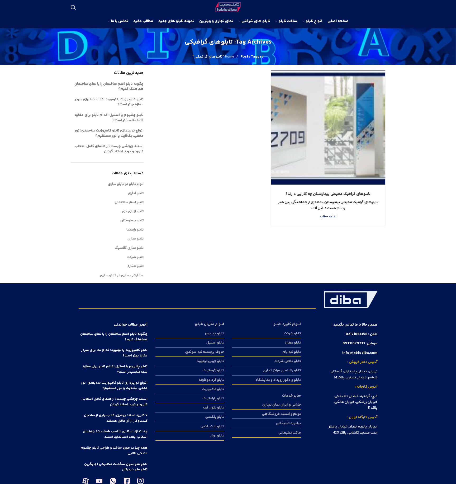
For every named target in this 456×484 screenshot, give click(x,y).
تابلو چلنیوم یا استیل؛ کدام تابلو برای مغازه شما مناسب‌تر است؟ (109, 117)
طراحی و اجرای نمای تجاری (281, 405)
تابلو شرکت (135, 257)
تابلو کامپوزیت (213, 389)
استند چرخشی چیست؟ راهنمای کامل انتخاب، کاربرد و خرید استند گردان (109, 148)
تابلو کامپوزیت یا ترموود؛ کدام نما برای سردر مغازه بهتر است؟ (109, 102)
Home (229, 57)
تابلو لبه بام (292, 352)
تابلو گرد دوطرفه (211, 380)
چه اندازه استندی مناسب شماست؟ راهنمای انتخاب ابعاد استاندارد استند (115, 434)
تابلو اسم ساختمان (129, 202)
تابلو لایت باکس (212, 426)
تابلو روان (217, 436)
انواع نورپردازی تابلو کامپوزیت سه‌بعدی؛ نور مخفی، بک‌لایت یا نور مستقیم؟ (109, 133)
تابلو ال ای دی (133, 211)
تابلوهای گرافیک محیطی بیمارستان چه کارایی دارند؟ (328, 194)
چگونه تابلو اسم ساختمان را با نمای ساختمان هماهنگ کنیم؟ (109, 86)
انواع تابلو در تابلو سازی (126, 184)
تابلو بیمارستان (132, 220)
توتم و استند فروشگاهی (281, 414)
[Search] (73, 7)
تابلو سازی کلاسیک (129, 248)
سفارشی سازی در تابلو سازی (122, 275)
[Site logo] (228, 7)
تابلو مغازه (135, 266)
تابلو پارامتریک (213, 398)
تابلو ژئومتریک (213, 370)
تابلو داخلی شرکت (287, 361)
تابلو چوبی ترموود (210, 361)
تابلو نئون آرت (213, 408)
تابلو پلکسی (214, 417)
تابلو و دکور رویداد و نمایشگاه (278, 380)
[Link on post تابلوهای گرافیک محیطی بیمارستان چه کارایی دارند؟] (328, 127)
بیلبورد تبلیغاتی (288, 423)
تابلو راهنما (135, 230)
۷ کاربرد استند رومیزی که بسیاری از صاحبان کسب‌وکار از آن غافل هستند (116, 418)
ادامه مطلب (328, 216)
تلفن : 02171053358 (361, 334)
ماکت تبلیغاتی (289, 433)
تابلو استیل (215, 343)
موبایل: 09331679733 (360, 343)
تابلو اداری (136, 193)
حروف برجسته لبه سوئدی (204, 352)
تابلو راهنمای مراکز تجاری (282, 370)
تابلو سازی (135, 239)
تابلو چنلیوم (214, 333)
